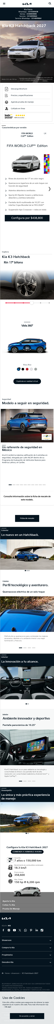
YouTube (14, 930)
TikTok (42, 930)
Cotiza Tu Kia (9, 905)
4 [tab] (21, 484)
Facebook (3, 930)
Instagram (8, 930)
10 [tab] (44, 484)
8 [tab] (36, 484)
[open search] (50, 3)
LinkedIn (36, 930)
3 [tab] (17, 484)
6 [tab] (29, 484)
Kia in (6, 926)
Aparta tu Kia (9, 901)
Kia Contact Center (25, 930)
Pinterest (31, 930)
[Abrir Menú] (4, 3)
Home (7, 973)
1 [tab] (10, 484)
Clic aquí (8, 1007)
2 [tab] (13, 484)
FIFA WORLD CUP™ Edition (27, 134)
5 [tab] (25, 484)
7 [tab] (32, 484)
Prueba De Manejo (11, 909)
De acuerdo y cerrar (27, 1016)
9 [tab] (40, 484)
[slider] (40, 303)
